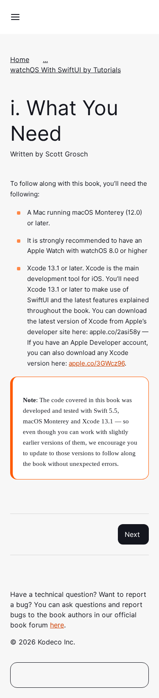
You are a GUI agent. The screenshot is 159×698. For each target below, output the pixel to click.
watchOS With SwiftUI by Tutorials (65, 69)
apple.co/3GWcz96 (97, 363)
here (57, 625)
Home (19, 59)
